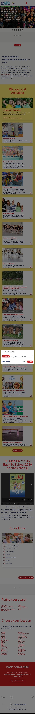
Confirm (30, 361)
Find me (6, 356)
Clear (24, 361)
